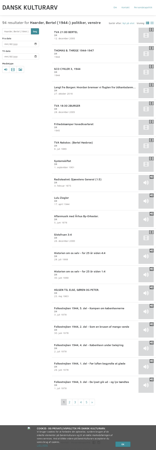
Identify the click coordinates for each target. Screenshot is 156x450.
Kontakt (125, 7)
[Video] (13, 69)
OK (122, 444)
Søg (35, 31)
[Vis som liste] (147, 22)
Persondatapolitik (143, 7)
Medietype (8, 63)
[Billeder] (20, 69)
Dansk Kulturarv (30, 7)
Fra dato (6, 38)
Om (115, 7)
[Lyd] (5, 69)
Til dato (6, 51)
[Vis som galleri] (151, 22)
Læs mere (42, 445)
